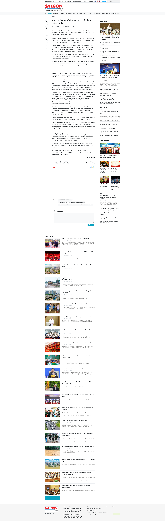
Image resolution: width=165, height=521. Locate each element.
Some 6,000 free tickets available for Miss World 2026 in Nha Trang (109, 156)
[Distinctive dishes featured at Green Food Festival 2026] (104, 179)
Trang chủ (46, 13)
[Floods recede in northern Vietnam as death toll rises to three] (52, 308)
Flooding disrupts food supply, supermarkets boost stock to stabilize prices (110, 103)
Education (79, 13)
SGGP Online (60, 1)
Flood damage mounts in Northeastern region (110, 47)
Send (91, 225)
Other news (49, 236)
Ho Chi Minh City (56, 13)
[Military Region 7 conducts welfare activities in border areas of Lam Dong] (52, 412)
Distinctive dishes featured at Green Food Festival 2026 (104, 185)
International (64, 13)
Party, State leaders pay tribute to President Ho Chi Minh (76, 238)
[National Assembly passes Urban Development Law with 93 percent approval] (52, 490)
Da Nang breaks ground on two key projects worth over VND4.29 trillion (78, 395)
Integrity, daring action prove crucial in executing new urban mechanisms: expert (111, 56)
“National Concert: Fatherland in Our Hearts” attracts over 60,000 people (115, 186)
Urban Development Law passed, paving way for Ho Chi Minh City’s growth (78, 460)
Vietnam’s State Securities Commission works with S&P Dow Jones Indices (109, 90)
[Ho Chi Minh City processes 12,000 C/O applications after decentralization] (110, 68)
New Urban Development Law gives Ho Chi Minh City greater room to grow (78, 265)
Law (94, 13)
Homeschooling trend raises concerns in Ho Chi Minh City (109, 132)
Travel (112, 13)
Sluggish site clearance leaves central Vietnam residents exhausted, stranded (76, 278)
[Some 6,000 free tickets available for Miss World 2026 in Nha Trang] (110, 148)
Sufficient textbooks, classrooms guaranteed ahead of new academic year (109, 111)
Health (74, 13)
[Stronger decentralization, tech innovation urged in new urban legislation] (110, 29)
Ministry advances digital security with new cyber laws (109, 213)
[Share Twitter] (46, 28)
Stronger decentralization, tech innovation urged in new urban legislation (110, 37)
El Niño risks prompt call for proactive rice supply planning (111, 43)
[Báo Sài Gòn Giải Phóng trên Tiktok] (99, 1)
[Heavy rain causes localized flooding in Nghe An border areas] (52, 451)
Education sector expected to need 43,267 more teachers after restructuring (109, 127)
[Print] (46, 36)
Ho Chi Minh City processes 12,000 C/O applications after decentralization (109, 76)
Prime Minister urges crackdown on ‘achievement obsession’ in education (108, 123)
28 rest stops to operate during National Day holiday (75, 420)
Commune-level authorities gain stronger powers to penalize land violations (108, 197)
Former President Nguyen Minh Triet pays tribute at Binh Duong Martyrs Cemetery (78, 382)
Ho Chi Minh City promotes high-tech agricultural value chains (108, 94)
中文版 (84, 1)
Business (70, 13)
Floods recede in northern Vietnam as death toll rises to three (77, 304)
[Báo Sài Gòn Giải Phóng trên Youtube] (97, 1)
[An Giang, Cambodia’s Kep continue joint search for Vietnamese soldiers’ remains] (52, 360)
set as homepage (117, 514)
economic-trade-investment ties (65, 199)
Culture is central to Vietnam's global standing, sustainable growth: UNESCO (104, 171)
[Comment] (46, 43)
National (50, 13)
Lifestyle (108, 13)
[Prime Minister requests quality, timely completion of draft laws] (52, 321)
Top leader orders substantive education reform (109, 136)
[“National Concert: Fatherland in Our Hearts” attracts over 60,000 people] (115, 179)
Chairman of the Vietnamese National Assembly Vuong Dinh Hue (72, 202)
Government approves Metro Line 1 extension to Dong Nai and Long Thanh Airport (77, 291)
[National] (46, 47)
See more (52, 498)
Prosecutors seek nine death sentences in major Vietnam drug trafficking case (109, 209)
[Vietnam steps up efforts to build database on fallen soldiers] (52, 347)
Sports (84, 13)
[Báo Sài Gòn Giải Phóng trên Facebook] (95, 1)
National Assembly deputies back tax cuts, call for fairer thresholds (111, 52)
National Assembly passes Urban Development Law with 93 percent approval (77, 486)
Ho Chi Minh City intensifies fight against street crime (109, 217)
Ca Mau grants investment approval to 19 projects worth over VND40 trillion (109, 98)
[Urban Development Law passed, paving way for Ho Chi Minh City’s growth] (52, 464)
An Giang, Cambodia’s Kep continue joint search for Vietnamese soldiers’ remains (78, 356)
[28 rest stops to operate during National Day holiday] (52, 425)
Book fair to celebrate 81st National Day (114, 170)
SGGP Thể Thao (68, 1)
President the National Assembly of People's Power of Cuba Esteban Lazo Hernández (76, 204)
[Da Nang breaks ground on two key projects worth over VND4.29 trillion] (52, 399)
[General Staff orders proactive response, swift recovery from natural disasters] (52, 438)
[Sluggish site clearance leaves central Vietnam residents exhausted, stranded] (52, 282)
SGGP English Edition (54, 7)
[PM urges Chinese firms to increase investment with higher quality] (52, 373)
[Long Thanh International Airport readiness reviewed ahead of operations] (52, 334)
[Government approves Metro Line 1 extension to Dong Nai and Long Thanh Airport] (52, 295)
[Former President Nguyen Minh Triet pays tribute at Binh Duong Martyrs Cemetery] (52, 386)
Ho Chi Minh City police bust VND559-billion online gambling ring (109, 222)
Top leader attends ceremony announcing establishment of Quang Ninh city (78, 252)
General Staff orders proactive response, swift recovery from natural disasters (77, 434)
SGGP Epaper (90, 1)
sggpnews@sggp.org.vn (50, 516)
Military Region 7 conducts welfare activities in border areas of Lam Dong (77, 408)
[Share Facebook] (46, 25)
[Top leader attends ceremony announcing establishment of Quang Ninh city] (52, 256)
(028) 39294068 (48, 515)
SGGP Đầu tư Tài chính (77, 1)
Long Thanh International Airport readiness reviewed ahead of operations (77, 330)
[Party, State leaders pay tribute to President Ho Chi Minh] (52, 243)
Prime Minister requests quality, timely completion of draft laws (78, 317)
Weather (117, 13)
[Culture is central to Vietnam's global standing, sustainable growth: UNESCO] (104, 164)
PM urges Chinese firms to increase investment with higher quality (78, 368)
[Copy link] (46, 39)
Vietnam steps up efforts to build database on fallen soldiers (77, 343)
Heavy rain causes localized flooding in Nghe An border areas (77, 446)
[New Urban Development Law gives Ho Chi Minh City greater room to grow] (52, 269)
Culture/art (90, 13)
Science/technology (100, 13)
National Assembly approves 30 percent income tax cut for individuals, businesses (76, 473)
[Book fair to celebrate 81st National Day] (115, 164)
